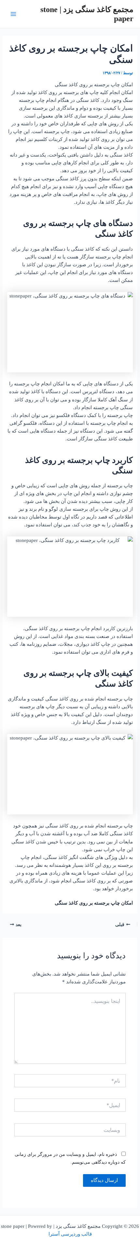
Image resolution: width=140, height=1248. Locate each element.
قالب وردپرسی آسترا (70, 1234)
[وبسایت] (69, 1131)
